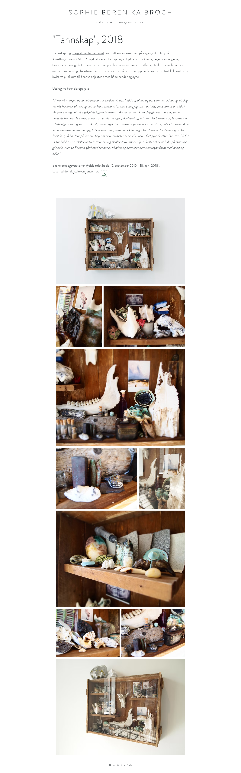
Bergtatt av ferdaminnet (88, 53)
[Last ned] (104, 174)
